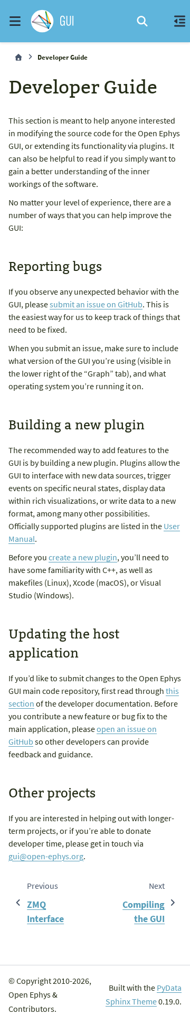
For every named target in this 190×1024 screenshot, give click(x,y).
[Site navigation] (14, 21)
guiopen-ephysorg (45, 856)
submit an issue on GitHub (96, 304)
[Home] (18, 57)
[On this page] (179, 21)
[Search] (142, 21)
